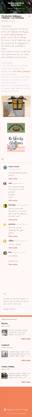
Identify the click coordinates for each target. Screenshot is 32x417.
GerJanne (12, 224)
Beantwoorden (13, 179)
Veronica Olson (22, 414)
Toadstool (5, 345)
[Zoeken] (29, 3)
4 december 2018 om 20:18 (21, 241)
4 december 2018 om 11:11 (15, 169)
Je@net (11, 241)
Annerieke (12, 205)
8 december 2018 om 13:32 (18, 252)
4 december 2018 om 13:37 (22, 205)
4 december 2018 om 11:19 (18, 183)
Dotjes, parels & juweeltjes (16, 4)
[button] (29, 16)
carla (10, 183)
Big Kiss (4, 323)
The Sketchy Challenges (14, 34)
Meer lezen (26, 339)
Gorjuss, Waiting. (8, 367)
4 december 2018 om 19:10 (22, 224)
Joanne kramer (14, 166)
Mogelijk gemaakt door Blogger (17, 409)
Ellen (10, 252)
